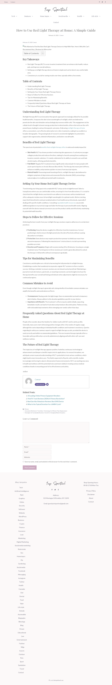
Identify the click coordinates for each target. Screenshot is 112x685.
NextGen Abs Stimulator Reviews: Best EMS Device (45, 401)
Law (22, 636)
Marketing (21, 538)
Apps (22, 495)
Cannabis (22, 589)
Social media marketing (22, 545)
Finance (22, 527)
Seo (22, 553)
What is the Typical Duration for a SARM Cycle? (44, 404)
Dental (21, 596)
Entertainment (22, 640)
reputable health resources (66, 203)
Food (22, 600)
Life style (95, 16)
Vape (22, 603)
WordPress (23, 516)
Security (22, 506)
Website (22, 513)
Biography (21, 618)
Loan (22, 535)
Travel (22, 669)
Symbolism (21, 665)
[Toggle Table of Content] (42, 53)
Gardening (21, 564)
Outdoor (22, 654)
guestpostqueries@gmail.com (58, 504)
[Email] (47, 384)
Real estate (22, 549)
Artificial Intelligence (22, 491)
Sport (22, 662)
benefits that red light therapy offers (53, 147)
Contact (12, 2)
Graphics (22, 498)
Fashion (21, 643)
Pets (21, 658)
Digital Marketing (23, 542)
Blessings (22, 622)
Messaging (22, 574)
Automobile (22, 614)
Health (79, 16)
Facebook (21, 571)
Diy (22, 560)
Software (22, 509)
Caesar (62, 35)
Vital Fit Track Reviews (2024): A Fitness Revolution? (46, 399)
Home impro (44, 16)
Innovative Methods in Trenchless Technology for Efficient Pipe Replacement (46, 411)
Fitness (27, 409)
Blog (21, 625)
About (91, 498)
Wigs (22, 647)
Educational (22, 633)
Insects (21, 651)
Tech (13, 16)
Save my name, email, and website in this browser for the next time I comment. (51, 462)
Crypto (21, 524)
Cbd (21, 593)
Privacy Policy (91, 491)
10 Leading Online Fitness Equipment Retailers (43, 396)
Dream (21, 629)
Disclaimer (91, 494)
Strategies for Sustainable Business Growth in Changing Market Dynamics (45, 412)
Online (22, 502)
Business (27, 16)
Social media (63, 16)
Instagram (21, 578)
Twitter (21, 582)
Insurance (21, 531)
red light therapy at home (76, 128)
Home (6, 2)
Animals (21, 611)
